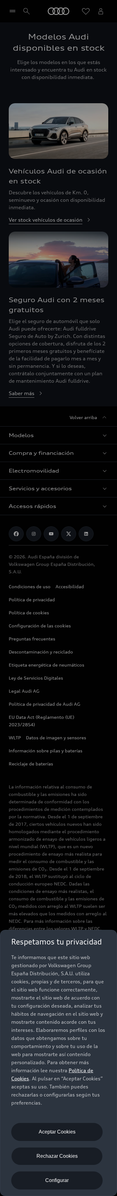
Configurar (57, 1180)
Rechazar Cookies (57, 1156)
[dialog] (58, 1063)
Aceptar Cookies (57, 1131)
